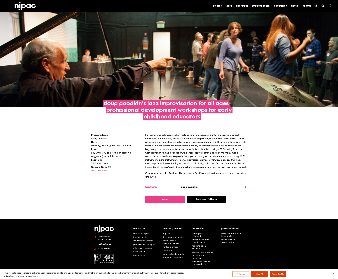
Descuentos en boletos (173, 237)
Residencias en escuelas (199, 247)
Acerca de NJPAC (141, 233)
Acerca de (139, 228)
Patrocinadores (230, 228)
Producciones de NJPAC (144, 244)
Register (166, 199)
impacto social (140, 237)
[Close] (334, 273)
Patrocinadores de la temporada (231, 234)
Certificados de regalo (173, 254)
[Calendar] (330, 5)
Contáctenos (139, 255)
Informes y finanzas (142, 248)
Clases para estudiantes (197, 234)
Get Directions (99, 170)
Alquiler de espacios (143, 240)
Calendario (168, 250)
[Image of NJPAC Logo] (26, 6)
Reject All (259, 274)
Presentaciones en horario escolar (201, 240)
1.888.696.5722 (104, 244)
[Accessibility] (316, 6)
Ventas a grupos (170, 247)
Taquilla (166, 233)
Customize (240, 274)
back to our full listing (207, 199)
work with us (139, 251)
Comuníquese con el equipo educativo (201, 262)
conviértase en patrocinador (228, 240)
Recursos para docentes (198, 256)
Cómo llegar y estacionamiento (171, 241)
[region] (169, 274)
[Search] (323, 6)
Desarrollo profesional (202, 252)
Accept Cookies (278, 274)
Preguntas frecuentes (173, 257)
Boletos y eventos (173, 228)
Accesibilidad (104, 248)
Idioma (306, 6)
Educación (198, 228)
